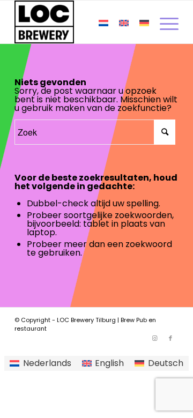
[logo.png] (80, 22)
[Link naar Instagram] (154, 338)
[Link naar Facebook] (170, 338)
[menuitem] (164, 22)
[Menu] (164, 22)
